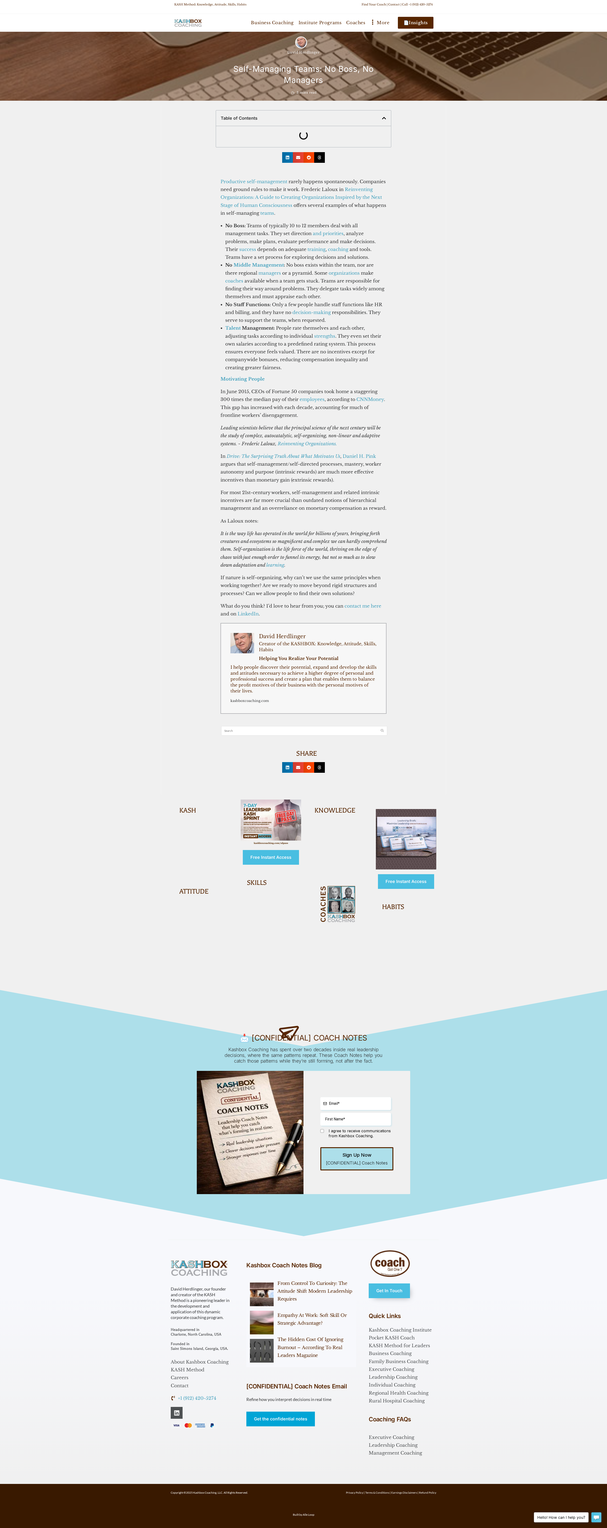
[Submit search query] (382, 731)
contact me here (363, 606)
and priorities (328, 233)
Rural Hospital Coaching (397, 1401)
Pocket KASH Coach (392, 1338)
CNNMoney (370, 399)
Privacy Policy (354, 1492)
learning (275, 565)
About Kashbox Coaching (200, 1362)
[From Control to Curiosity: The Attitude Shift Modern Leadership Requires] (262, 1294)
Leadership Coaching (393, 1377)
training (317, 249)
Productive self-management (254, 181)
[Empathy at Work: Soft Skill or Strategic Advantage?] (262, 1322)
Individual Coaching (392, 1385)
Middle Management (259, 265)
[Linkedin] (177, 1413)
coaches (234, 281)
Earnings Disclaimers (404, 1492)
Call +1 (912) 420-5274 (417, 4)
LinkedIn (248, 614)
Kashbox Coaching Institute (400, 1330)
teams (267, 213)
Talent (233, 328)
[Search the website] (304, 730)
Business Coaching (390, 1353)
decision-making (311, 312)
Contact (394, 4)
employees (312, 399)
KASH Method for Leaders (399, 1345)
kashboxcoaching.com (249, 701)
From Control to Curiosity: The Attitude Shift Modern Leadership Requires (314, 1291)
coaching (338, 249)
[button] (384, 118)
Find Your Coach (374, 4)
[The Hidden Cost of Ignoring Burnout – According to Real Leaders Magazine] (262, 1351)
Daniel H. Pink (359, 456)
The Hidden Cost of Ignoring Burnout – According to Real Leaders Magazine (310, 1347)
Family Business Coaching (398, 1361)
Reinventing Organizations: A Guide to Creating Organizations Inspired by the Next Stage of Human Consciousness (301, 197)
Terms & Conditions (377, 1492)
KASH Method (187, 1370)
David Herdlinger (303, 52)
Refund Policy (427, 1492)
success (247, 249)
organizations (344, 273)
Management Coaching (395, 1453)
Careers (180, 1377)
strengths (324, 336)
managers (269, 273)
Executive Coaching (391, 1369)
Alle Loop (308, 1514)
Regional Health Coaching (398, 1393)
